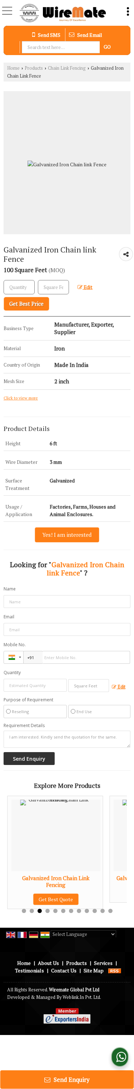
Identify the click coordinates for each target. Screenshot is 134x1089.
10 (95, 911)
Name (10, 589)
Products (34, 68)
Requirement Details (24, 725)
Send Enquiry (71, 1079)
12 (110, 911)
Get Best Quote (56, 899)
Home (13, 68)
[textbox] (61, 47)
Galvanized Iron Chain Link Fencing (55, 881)
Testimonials (29, 970)
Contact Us (63, 970)
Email (9, 617)
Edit (88, 287)
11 (102, 911)
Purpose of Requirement (28, 699)
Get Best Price (26, 303)
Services (103, 963)
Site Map (94, 970)
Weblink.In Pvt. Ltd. (82, 997)
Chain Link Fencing (67, 68)
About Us (48, 963)
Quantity (12, 672)
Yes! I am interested (67, 534)
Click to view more (21, 398)
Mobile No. (15, 645)
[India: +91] (14, 657)
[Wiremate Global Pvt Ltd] (62, 13)
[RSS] (114, 970)
